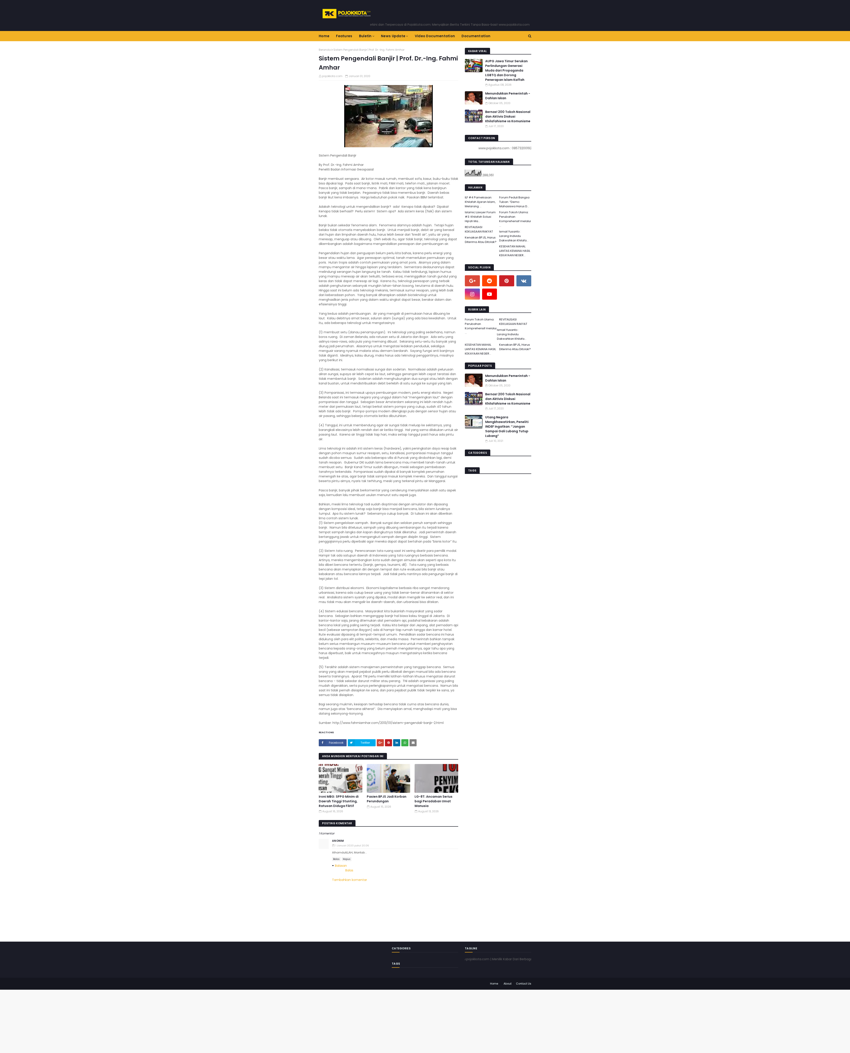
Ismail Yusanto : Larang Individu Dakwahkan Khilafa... (514, 235)
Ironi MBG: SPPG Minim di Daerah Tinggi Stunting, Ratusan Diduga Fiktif (339, 801)
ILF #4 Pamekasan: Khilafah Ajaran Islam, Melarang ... (480, 201)
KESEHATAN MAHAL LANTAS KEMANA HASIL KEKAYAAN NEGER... (514, 250)
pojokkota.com (332, 76)
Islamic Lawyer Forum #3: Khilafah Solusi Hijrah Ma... (480, 216)
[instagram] (472, 294)
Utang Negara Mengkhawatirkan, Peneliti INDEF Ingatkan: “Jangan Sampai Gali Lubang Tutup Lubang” (507, 426)
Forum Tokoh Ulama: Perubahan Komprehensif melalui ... (515, 219)
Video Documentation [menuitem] (435, 36)
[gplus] (472, 280)
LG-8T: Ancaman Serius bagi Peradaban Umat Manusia (433, 801)
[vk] (523, 280)
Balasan (341, 865)
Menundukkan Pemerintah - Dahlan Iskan (507, 95)
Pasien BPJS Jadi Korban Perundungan (386, 798)
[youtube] (489, 294)
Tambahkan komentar (349, 880)
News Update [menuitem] (393, 36)
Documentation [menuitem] (476, 36)
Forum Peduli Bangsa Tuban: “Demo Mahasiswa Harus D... (514, 201)
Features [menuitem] (344, 36)
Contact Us (523, 983)
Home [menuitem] (324, 36)
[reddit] (489, 280)
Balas (336, 859)
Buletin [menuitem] (365, 36)
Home (494, 983)
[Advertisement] (133, 1021)
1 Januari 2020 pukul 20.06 (352, 845)
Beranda (325, 50)
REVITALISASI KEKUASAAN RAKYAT (479, 229)
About (508, 983)
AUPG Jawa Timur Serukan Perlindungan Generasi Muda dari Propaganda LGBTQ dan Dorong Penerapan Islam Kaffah (506, 70)
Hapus (346, 859)
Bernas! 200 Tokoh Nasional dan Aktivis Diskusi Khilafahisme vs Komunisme (507, 116)
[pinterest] (506, 280)
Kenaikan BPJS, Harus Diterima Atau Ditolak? (480, 239)
